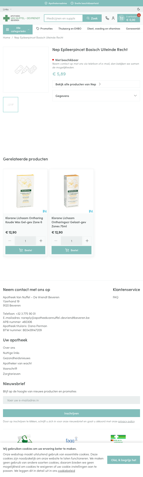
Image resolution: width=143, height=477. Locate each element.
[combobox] (63, 18)
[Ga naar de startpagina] (21, 18)
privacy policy (126, 421)
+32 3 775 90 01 (26, 313)
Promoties (46, 28)
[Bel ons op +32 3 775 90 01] (107, 18)
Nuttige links (11, 353)
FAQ (115, 297)
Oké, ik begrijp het (123, 460)
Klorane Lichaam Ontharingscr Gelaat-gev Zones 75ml (69, 222)
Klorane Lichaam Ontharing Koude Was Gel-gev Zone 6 (24, 220)
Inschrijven (71, 413)
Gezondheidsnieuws (16, 358)
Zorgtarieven (11, 373)
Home (6, 37)
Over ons (9, 347)
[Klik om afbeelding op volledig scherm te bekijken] (25, 69)
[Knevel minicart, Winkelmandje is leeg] (121, 18)
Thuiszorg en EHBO (69, 28)
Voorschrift (10, 368)
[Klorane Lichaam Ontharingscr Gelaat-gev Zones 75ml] (71, 191)
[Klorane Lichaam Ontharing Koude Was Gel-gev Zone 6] (25, 191)
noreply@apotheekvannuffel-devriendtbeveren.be (55, 317)
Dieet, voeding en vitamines (103, 28)
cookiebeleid (66, 470)
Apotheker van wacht (17, 363)
